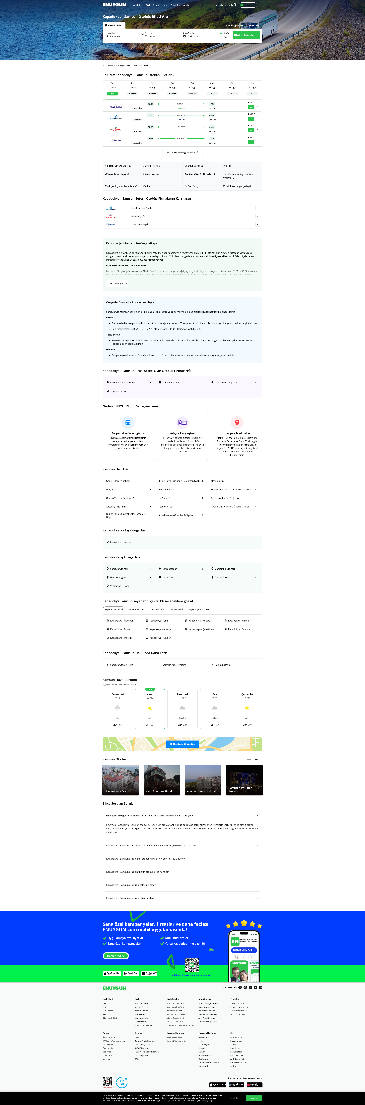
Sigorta (138, 1033)
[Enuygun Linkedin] (255, 988)
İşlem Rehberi (236, 1048)
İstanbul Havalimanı (239, 1007)
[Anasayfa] (104, 66)
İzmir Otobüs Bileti (174, 1010)
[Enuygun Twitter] (250, 988)
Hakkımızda (203, 1037)
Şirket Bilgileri (204, 1044)
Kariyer (201, 1051)
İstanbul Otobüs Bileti (176, 1003)
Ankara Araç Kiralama (207, 1007)
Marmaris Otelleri (142, 1018)
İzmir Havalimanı (237, 1014)
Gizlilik (233, 1066)
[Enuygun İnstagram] (245, 988)
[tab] (114, 25)
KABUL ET (254, 1098)
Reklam (201, 1048)
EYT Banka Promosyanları (114, 1041)
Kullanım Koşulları (238, 1062)
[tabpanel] (182, 36)
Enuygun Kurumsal (175, 1033)
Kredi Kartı (107, 1055)
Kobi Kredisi (108, 1051)
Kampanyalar (236, 1041)
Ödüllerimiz (203, 1059)
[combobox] (125, 36)
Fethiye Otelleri (141, 1021)
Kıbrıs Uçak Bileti (110, 1018)
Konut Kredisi (108, 1044)
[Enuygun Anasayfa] (114, 5)
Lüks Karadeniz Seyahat (142, 208)
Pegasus (106, 1007)
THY (104, 1003)
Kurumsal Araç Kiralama (208, 1021)
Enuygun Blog (236, 1037)
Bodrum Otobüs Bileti (176, 1014)
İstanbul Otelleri (141, 1003)
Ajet (104, 1014)
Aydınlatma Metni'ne (208, 1098)
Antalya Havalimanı (238, 1010)
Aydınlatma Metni (237, 1059)
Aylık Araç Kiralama (206, 1018)
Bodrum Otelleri (141, 1010)
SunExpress (108, 1010)
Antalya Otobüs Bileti (175, 1021)
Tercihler (234, 1098)
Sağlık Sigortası (141, 1048)
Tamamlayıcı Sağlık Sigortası (147, 1051)
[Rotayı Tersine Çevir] (142, 35)
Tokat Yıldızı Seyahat (140, 224)
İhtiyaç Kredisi (109, 1037)
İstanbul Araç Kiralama (208, 1003)
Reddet (123, 1100)
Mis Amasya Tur (138, 216)
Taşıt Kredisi (108, 1048)
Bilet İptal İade (236, 1055)
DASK (137, 1059)
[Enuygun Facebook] (240, 988)
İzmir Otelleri (140, 1014)
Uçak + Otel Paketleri (143, 1025)
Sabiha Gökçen (237, 1003)
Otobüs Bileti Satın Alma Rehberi (180, 1025)
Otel (137, 999)
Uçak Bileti (108, 999)
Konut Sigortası (141, 1055)
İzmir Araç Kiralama (206, 1010)
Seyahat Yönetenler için (177, 1041)
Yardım (233, 1044)
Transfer (234, 999)
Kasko (137, 1037)
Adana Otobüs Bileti (175, 1018)
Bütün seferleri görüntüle (181, 152)
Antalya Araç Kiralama (207, 1014)
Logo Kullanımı (204, 1055)
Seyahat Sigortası (142, 1044)
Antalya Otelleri (141, 1007)
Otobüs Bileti (112, 66)
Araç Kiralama (204, 999)
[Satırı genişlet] (257, 208)
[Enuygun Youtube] (260, 988)
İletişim (201, 1041)
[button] (182, 744)
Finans (106, 1033)
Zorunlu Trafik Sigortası (145, 1041)
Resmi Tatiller (236, 1051)
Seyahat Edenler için (175, 1037)
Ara (251, 107)
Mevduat (106, 1059)
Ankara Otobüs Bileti (175, 1007)
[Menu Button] (248, 5)
